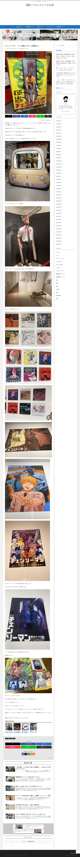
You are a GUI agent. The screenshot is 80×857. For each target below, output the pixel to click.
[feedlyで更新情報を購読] (31, 754)
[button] (48, 116)
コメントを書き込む (28, 841)
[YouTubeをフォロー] (28, 754)
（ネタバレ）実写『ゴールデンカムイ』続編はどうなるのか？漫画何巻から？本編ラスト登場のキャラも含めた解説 (65, 81)
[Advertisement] (40, 16)
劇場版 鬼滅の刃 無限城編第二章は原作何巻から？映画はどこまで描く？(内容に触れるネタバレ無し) (65, 56)
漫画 (14, 738)
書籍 (11, 738)
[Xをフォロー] (26, 754)
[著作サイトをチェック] (23, 754)
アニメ (7, 738)
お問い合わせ (73, 853)
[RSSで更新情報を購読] (34, 754)
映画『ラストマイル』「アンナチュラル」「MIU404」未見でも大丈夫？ (65, 69)
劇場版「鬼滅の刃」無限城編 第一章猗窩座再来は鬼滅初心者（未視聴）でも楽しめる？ (65, 63)
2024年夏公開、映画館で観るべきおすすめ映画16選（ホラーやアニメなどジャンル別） (65, 74)
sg (65, 103)
